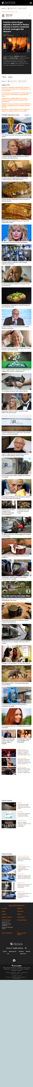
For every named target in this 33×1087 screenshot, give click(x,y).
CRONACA (20, 802)
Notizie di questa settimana (6, 924)
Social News (21, 917)
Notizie (18, 944)
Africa (4, 77)
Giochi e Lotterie (7, 917)
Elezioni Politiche (7, 933)
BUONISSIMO (14, 970)
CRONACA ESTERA (13, 12)
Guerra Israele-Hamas (21, 933)
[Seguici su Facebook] (14, 960)
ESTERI (6, 12)
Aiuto (22, 973)
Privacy (18, 972)
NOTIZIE (10, 3)
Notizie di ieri (5, 922)
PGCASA (28, 967)
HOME (3, 12)
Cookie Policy (24, 972)
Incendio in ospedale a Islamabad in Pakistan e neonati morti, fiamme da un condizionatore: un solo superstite (16, 89)
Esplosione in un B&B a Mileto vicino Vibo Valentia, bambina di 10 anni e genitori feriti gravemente (15, 100)
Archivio (28, 951)
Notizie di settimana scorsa (7, 927)
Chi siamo (8, 972)
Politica (19, 908)
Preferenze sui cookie (14, 973)
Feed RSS (5, 951)
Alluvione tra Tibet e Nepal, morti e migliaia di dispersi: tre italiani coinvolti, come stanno (15, 110)
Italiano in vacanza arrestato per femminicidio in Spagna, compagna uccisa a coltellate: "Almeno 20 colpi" (16, 105)
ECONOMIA (20, 811)
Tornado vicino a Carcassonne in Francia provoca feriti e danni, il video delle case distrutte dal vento (16, 94)
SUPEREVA (19, 970)
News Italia (23, 953)
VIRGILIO (8, 967)
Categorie (21, 951)
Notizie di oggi (6, 920)
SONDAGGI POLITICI (22, 820)
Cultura (4, 914)
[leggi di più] (30, 15)
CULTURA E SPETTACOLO (23, 856)
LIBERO (4, 967)
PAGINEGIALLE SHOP (21, 967)
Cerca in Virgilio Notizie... (15, 948)
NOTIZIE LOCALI (21, 865)
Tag (8, 953)
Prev (4, 46)
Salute (19, 914)
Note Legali (13, 972)
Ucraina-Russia (21, 920)
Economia (20, 911)
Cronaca (4, 908)
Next (28, 46)
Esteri (3, 911)
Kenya (10, 77)
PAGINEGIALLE (14, 967)
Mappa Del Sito (12, 951)
